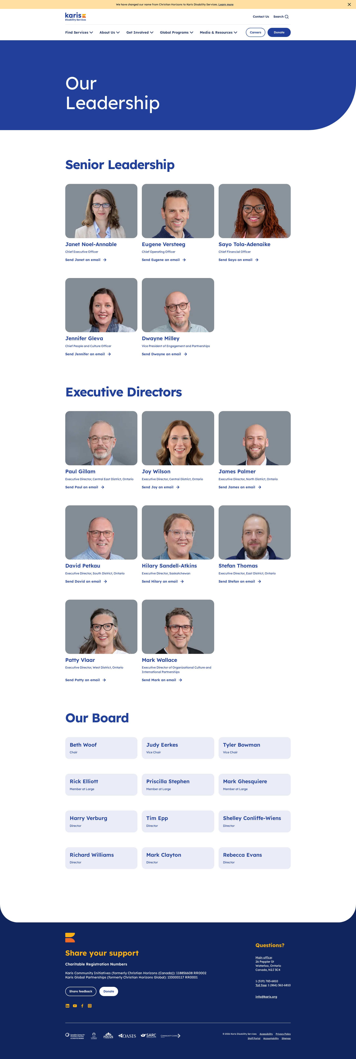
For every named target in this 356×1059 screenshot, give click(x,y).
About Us (107, 32)
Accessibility (266, 1033)
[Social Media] (67, 1006)
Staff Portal (254, 1038)
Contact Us (261, 16)
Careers (255, 32)
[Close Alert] (349, 4)
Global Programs (174, 32)
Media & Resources (216, 32)
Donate (279, 32)
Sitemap (286, 1038)
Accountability (271, 1038)
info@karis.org (266, 996)
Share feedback (80, 991)
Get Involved (137, 32)
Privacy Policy (283, 1033)
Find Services (76, 32)
